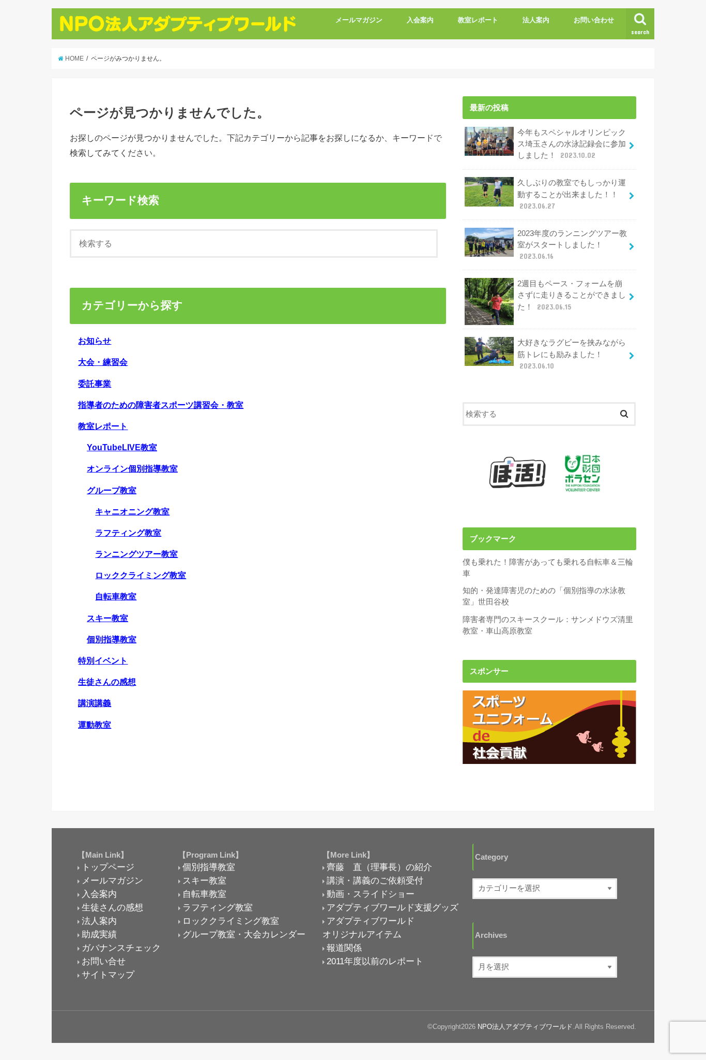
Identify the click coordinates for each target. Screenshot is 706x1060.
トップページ (108, 867)
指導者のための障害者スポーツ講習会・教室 (160, 404)
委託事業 (94, 383)
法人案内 (536, 20)
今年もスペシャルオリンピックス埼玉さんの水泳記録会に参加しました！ (571, 143)
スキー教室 (107, 618)
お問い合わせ (594, 20)
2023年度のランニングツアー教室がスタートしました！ (572, 244)
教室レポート (478, 20)
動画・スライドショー (371, 894)
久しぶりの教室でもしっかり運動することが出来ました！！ (571, 194)
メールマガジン (358, 20)
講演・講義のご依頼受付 (375, 880)
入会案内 (420, 20)
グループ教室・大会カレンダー (243, 934)
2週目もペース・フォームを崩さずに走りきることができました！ (571, 295)
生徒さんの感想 (107, 681)
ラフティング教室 (128, 532)
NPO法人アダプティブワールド (525, 1026)
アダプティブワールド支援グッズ (392, 907)
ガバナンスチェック (121, 948)
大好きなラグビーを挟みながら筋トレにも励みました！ (571, 354)
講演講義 (94, 703)
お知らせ (94, 340)
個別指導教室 (111, 639)
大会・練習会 (103, 361)
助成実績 (99, 934)
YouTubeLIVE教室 (122, 447)
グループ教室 (111, 490)
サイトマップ (108, 974)
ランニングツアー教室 (136, 553)
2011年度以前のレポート (375, 961)
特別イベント (103, 660)
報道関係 (344, 948)
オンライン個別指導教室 (132, 468)
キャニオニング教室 (132, 511)
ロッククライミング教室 (140, 575)
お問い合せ (104, 961)
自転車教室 (115, 596)
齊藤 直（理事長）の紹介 (379, 867)
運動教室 (94, 724)
